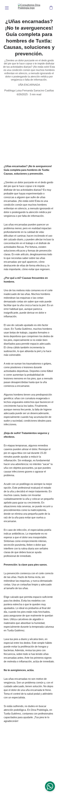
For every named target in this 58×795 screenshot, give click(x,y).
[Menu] (7, 8)
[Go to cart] (51, 8)
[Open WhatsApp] (50, 786)
